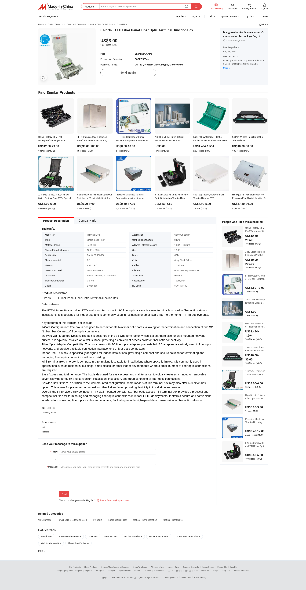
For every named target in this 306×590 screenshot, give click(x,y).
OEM (176, 255)
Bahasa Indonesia (241, 570)
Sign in (264, 8)
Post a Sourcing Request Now (113, 500)
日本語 (188, 570)
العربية (170, 570)
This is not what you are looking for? (77, 500)
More (225, 67)
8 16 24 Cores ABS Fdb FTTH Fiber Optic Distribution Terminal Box (255, 444)
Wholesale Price (157, 567)
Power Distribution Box (69, 536)
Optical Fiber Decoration (145, 519)
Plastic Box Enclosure (78, 543)
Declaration (186, 577)
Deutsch (147, 570)
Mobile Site (222, 567)
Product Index (208, 567)
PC (88, 260)
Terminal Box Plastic (159, 536)
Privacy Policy (200, 577)
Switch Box (46, 536)
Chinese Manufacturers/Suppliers (115, 567)
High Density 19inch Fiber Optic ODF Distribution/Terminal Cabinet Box (255, 397)
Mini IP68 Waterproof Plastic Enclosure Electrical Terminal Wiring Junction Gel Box (255, 325)
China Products (90, 567)
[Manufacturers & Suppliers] (55, 6)
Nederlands (159, 570)
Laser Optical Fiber (117, 519)
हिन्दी (196, 570)
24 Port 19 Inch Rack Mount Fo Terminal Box (255, 349)
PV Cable (97, 519)
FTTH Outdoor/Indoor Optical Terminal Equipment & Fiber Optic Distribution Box (255, 277)
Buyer (194, 16)
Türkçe (215, 570)
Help (211, 16)
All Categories (49, 16)
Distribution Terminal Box (187, 536)
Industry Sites (173, 567)
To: (56, 459)
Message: (52, 466)
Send (64, 494)
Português (99, 570)
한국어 (179, 570)
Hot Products (75, 567)
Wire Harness (44, 519)
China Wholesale (140, 567)
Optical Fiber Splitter (173, 519)
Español (88, 570)
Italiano (137, 570)
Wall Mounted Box (133, 536)
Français (111, 570)
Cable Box (93, 536)
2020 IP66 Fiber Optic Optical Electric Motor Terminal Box (255, 301)
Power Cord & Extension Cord (72, 519)
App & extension (229, 16)
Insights (233, 567)
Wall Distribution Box (51, 543)
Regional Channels (191, 567)
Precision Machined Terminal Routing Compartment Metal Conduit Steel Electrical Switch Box (255, 420)
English (78, 570)
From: (54, 451)
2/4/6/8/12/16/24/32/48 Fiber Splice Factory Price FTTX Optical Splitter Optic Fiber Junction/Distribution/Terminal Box (255, 373)
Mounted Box (111, 536)
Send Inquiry (128, 72)
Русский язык (125, 570)
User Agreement (171, 577)
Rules (265, 16)
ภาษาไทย (205, 570)
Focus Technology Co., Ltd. (132, 577)
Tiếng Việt (225, 570)
